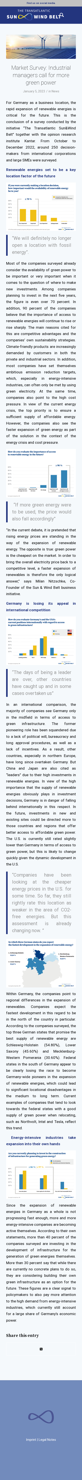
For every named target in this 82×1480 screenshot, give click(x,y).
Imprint (31, 1440)
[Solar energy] (41, 47)
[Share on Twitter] (41, 1349)
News (55, 91)
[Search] (59, 15)
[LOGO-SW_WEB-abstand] (34, 15)
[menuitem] (59, 15)
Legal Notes (47, 1440)
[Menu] (70, 15)
